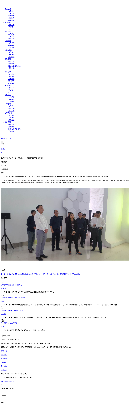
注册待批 (11, 36)
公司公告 (11, 52)
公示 (9, 29)
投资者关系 (8, 50)
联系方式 (11, 61)
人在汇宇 (11, 43)
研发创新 (11, 16)
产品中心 (8, 32)
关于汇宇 (8, 9)
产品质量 (11, 13)
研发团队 (11, 18)
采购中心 (11, 68)
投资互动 (11, 54)
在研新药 (11, 38)
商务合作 (11, 63)
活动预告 (11, 27)
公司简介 (11, 11)
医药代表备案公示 (14, 66)
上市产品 (11, 34)
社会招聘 (11, 45)
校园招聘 (11, 47)
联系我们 (8, 59)
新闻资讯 (8, 22)
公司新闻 (11, 25)
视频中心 (11, 20)
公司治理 (11, 57)
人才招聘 (8, 41)
